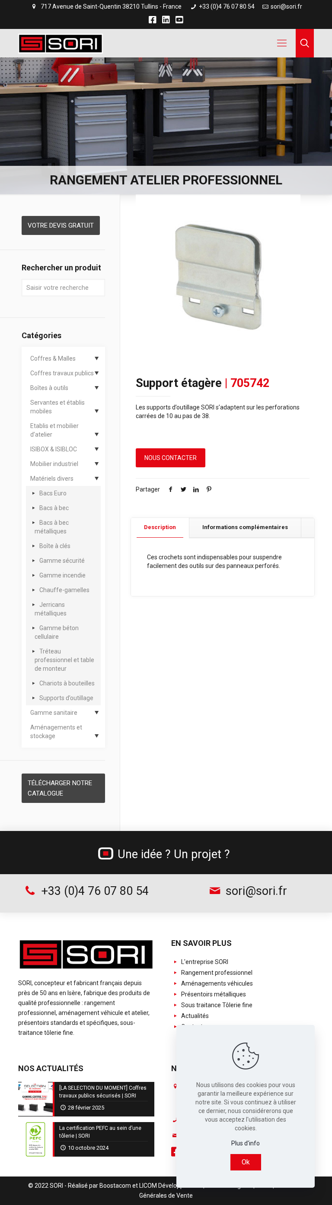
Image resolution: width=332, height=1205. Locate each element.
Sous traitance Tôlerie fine (216, 1005)
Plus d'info (245, 1143)
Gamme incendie (62, 575)
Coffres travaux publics (62, 373)
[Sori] (60, 43)
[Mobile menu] (282, 43)
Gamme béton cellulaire (57, 632)
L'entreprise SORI (204, 961)
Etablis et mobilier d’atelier (54, 430)
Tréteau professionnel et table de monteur (64, 660)
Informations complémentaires (245, 527)
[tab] (160, 527)
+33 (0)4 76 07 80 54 (226, 6)
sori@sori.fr (286, 6)
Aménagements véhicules (216, 983)
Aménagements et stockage (56, 731)
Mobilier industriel (54, 463)
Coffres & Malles (53, 358)
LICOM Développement (170, 1185)
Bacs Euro (53, 493)
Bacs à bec (54, 507)
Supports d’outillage (66, 697)
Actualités (194, 1015)
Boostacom (115, 1185)
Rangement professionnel (216, 972)
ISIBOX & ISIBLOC (53, 449)
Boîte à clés (54, 545)
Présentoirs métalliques (213, 994)
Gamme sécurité (62, 560)
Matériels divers (51, 478)
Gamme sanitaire (53, 712)
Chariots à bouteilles (67, 683)
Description (160, 527)
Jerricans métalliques (51, 609)
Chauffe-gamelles (64, 590)
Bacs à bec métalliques (52, 527)
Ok (246, 1162)
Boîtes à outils (49, 387)
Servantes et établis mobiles (57, 407)
